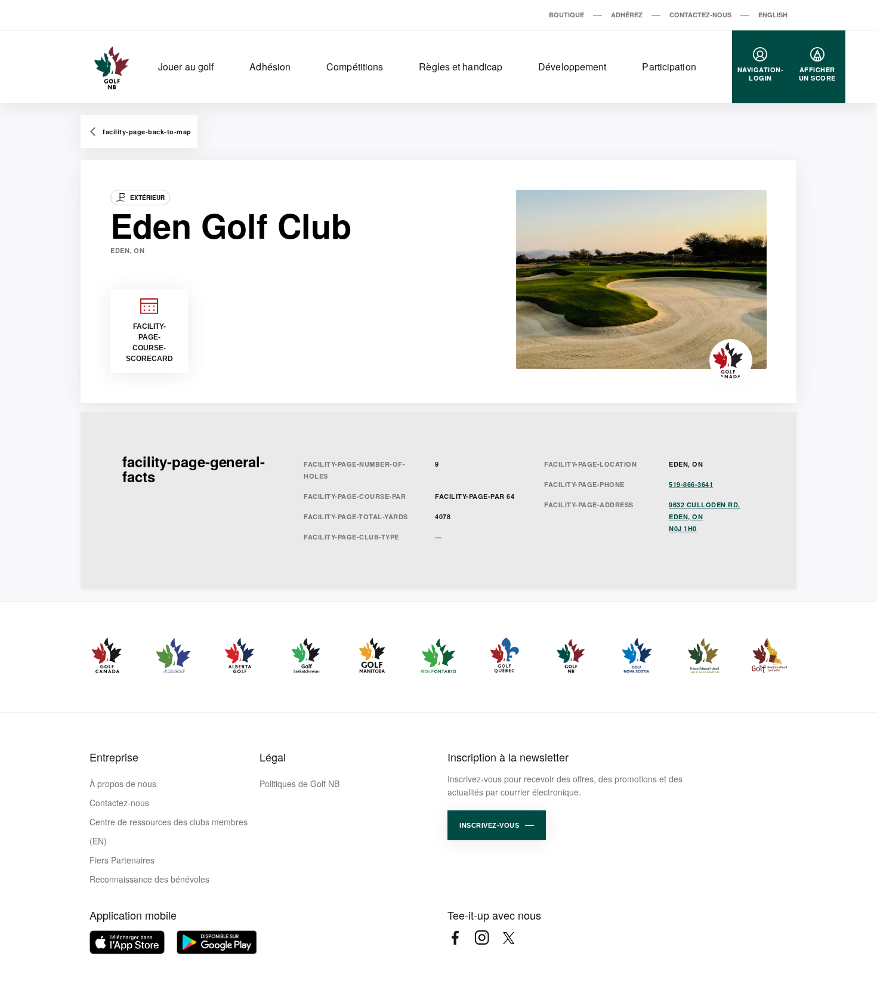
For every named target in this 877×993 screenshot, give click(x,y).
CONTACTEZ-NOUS (700, 14)
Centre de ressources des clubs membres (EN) (168, 831)
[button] (496, 825)
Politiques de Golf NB (299, 784)
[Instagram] (481, 937)
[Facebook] (454, 937)
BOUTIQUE (566, 14)
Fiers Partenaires (122, 860)
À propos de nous (122, 784)
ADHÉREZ (627, 14)
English (773, 14)
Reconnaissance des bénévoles (149, 879)
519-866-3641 (691, 484)
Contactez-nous (119, 803)
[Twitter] (508, 937)
